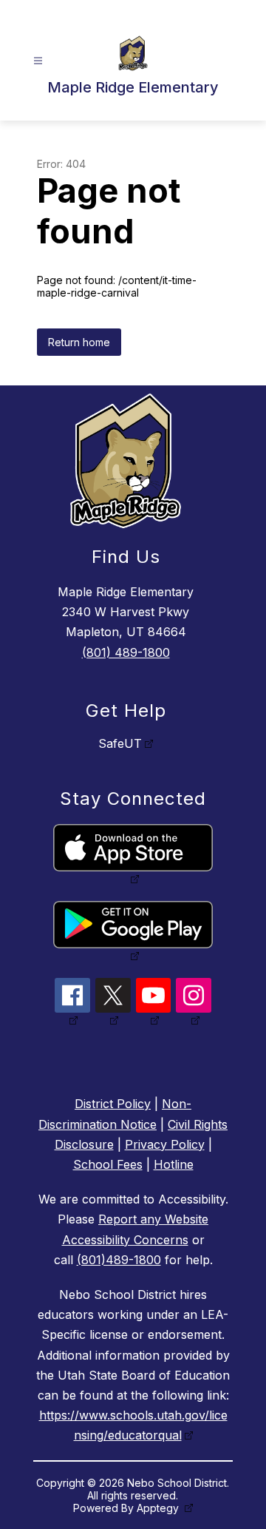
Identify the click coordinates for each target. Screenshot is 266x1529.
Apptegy (159, 1508)
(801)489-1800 (119, 1259)
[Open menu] (38, 61)
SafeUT (120, 743)
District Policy (113, 1103)
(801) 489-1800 (126, 652)
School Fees (108, 1164)
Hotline (174, 1164)
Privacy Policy (165, 1144)
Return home (79, 342)
